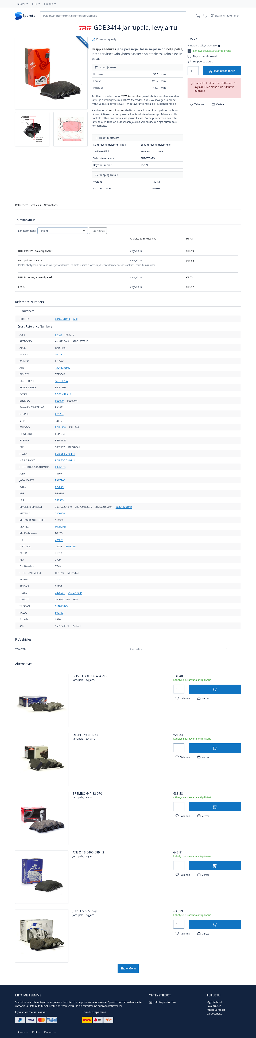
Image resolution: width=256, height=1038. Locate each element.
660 (75, 319)
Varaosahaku (214, 1013)
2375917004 (75, 592)
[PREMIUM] (51, 73)
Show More (128, 968)
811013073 (61, 606)
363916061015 (124, 506)
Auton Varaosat (216, 1009)
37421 (58, 334)
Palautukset (214, 1006)
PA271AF (60, 480)
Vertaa (220, 104)
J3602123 (60, 467)
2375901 (60, 592)
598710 (59, 612)
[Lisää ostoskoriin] (215, 689)
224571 (59, 539)
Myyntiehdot (214, 1002)
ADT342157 (61, 380)
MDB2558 (61, 526)
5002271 (60, 354)
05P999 (59, 500)
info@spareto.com (165, 1002)
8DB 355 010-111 (65, 453)
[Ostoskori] (198, 16)
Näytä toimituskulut (205, 56)
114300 (59, 579)
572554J (59, 486)
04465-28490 (62, 319)
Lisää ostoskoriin (223, 71)
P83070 (59, 400)
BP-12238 (71, 546)
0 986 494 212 (63, 394)
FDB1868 (60, 427)
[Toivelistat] (205, 16)
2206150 (60, 513)
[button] (22, 4)
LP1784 (59, 414)
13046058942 (62, 367)
